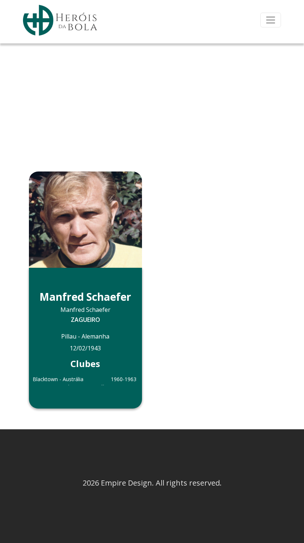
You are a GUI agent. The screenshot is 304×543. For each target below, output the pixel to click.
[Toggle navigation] (270, 20)
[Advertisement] (152, 99)
